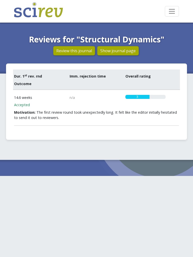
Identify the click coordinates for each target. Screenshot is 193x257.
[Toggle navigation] (172, 11)
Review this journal (74, 50)
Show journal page (118, 50)
